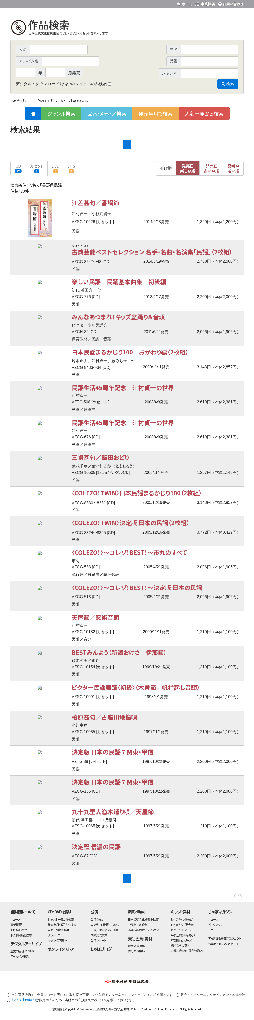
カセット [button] (36, 168)
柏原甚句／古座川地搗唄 (104, 717)
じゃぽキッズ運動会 (182, 919)
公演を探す (97, 919)
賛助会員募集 (136, 946)
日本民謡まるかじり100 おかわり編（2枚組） (130, 352)
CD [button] (18, 168)
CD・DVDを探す (60, 912)
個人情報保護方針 (21, 935)
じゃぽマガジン (220, 912)
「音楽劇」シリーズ (181, 940)
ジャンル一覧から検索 (61, 919)
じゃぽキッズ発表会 (182, 924)
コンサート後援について (105, 924)
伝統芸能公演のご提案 (104, 930)
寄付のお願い (136, 951)
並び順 (166, 168)
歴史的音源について (22, 951)
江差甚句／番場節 (95, 202)
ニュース (15, 919)
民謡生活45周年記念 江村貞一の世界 (123, 387)
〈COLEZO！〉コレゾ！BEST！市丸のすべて (129, 552)
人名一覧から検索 (204, 113)
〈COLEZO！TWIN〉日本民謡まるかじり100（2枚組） (137, 492)
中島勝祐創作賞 (138, 924)
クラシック (54, 935)
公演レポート (98, 940)
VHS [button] (71, 168)
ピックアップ (215, 924)
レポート (213, 930)
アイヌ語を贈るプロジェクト (224, 938)
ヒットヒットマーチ (181, 930)
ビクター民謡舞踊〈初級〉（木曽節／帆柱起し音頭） (136, 687)
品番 (233, 168)
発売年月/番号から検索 (62, 924)
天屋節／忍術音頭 (95, 617)
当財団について (22, 912)
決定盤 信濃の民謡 (96, 846)
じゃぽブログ (101, 949)
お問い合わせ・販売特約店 (187, 950)
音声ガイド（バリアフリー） (223, 944)
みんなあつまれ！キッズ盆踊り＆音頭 (118, 317)
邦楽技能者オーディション (143, 930)
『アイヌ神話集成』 (23, 999)
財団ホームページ (185, 3)
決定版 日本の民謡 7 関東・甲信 (112, 751)
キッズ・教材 (180, 912)
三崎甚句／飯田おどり (100, 457)
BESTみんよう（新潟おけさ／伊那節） (119, 652)
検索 (229, 84)
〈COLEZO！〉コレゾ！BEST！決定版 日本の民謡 (137, 587)
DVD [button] (55, 168)
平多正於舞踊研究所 (183, 935)
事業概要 (205, 3)
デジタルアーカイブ (25, 944)
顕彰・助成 (136, 912)
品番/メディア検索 (107, 113)
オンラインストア (61, 949)
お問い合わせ (230, 3)
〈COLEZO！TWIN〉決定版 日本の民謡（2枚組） (131, 522)
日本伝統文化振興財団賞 (143, 919)
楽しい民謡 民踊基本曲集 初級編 (119, 281)
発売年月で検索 (155, 113)
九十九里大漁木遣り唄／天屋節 (113, 811)
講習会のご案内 (180, 945)
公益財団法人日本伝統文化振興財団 (37, 3)
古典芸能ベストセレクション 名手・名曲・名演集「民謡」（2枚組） (152, 251)
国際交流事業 (99, 935)
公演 (94, 912)
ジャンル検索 (61, 113)
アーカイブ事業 (19, 956)
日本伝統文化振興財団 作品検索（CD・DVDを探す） (127, 28)
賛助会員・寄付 (140, 939)
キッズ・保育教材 (57, 940)
